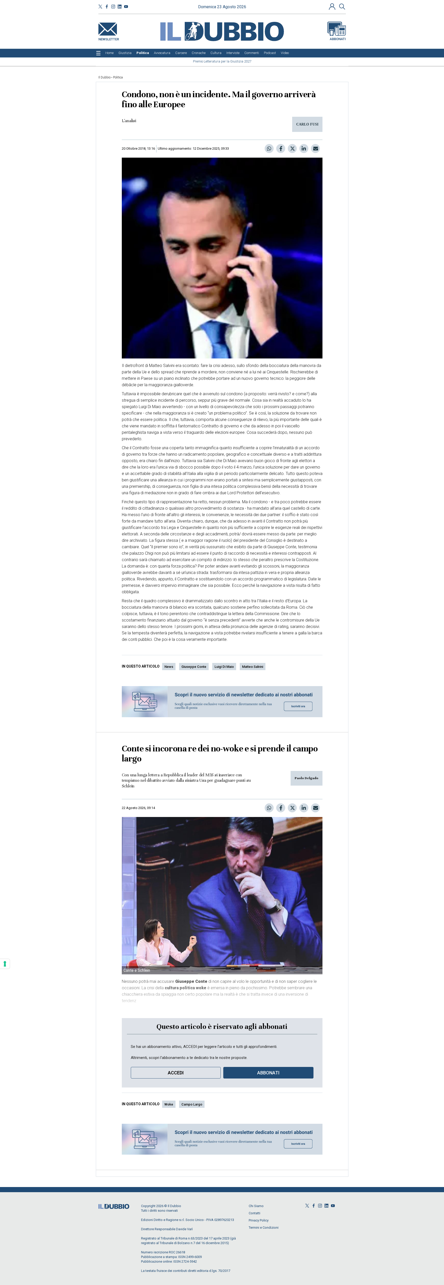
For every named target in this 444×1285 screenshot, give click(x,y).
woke (168, 1104)
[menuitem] (109, 53)
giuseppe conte (193, 667)
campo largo (191, 1104)
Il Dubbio (104, 77)
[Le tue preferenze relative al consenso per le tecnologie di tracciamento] (5, 964)
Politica (118, 77)
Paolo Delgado (306, 778)
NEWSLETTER (108, 38)
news (168, 667)
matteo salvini (252, 667)
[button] (333, 6)
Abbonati (338, 39)
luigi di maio (224, 667)
